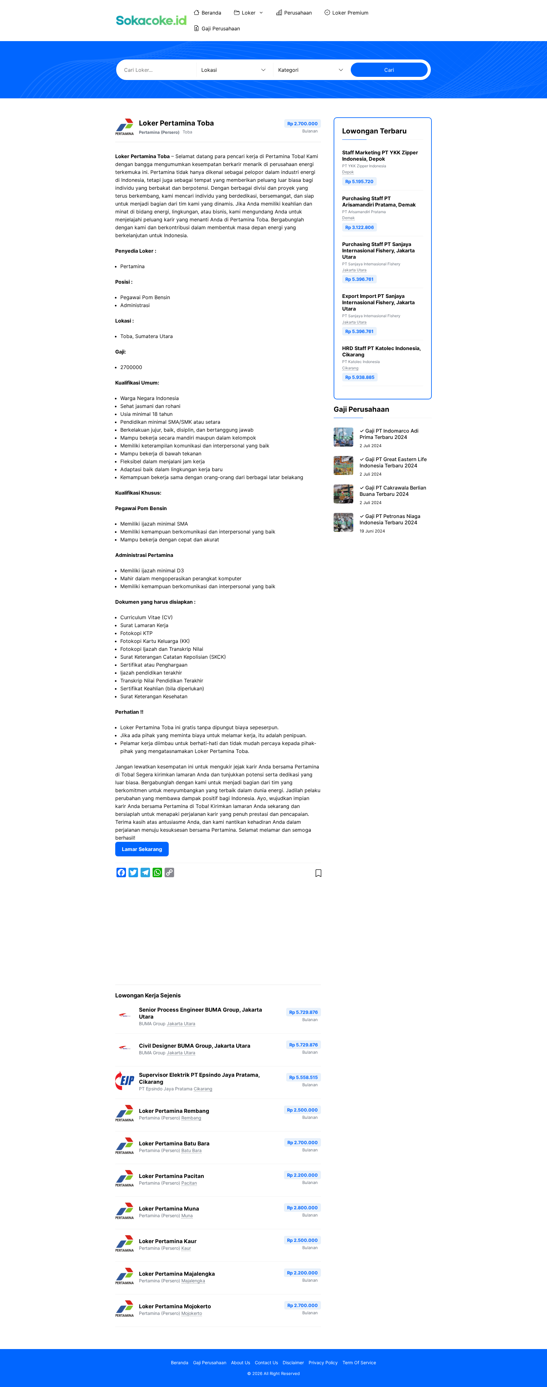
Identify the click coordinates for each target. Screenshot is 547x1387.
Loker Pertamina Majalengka (177, 1274)
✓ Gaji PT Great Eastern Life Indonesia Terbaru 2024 (393, 462)
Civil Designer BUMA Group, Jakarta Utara (194, 1046)
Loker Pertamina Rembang (174, 1111)
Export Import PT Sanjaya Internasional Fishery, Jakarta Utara (378, 302)
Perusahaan (298, 12)
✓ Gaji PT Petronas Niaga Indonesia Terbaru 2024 (390, 519)
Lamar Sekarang (142, 849)
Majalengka (193, 1280)
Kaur (186, 1248)
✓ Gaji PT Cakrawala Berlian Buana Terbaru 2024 (393, 490)
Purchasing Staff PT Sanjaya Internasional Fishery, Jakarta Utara (378, 250)
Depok (348, 172)
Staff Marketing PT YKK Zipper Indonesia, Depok (380, 155)
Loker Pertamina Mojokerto (175, 1306)
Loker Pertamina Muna (169, 1208)
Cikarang (203, 1088)
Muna (187, 1215)
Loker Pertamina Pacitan (171, 1176)
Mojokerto (191, 1313)
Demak (348, 217)
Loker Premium (350, 12)
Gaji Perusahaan (221, 28)
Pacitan (189, 1183)
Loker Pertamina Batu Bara (174, 1143)
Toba (187, 131)
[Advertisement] (218, 932)
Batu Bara (191, 1150)
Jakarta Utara (181, 1023)
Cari (389, 70)
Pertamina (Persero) (159, 132)
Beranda (211, 12)
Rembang (191, 1117)
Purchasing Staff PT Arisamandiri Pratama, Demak (379, 201)
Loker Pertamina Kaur (168, 1241)
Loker (248, 12)
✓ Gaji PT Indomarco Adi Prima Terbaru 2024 (389, 434)
